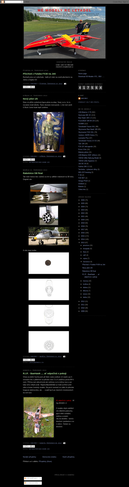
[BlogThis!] (26, 87)
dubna (85, 287)
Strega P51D (83, 181)
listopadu (86, 249)
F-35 (80, 175)
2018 (83, 226)
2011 (83, 305)
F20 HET (81, 178)
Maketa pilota (83, 152)
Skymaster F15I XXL (86, 132)
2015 (83, 236)
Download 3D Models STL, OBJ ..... (91, 76)
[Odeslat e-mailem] (24, 87)
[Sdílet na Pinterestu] (33, 87)
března (85, 291)
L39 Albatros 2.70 (36, 362)
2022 (83, 213)
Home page (82, 74)
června (85, 281)
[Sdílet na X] (29, 87)
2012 (83, 301)
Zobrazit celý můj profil (88, 102)
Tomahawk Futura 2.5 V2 (87, 141)
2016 (83, 233)
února (85, 294)
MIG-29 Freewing (84, 172)
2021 (83, 216)
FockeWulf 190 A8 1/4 (86, 121)
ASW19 (81, 184)
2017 (83, 229)
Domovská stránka (49, 457)
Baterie (81, 186)
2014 (83, 239)
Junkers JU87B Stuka (86, 135)
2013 (83, 242)
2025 (83, 203)
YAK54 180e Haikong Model (88, 158)
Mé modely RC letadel (65, 10)
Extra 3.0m (82, 149)
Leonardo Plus (83, 138)
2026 (83, 200)
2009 (83, 311)
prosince (86, 245)
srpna (85, 258)
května (85, 284)
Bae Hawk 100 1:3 (85, 118)
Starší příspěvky (68, 457)
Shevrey (84, 98)
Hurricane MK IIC (84, 115)
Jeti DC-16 (82, 164)
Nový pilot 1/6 (30, 99)
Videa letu (82, 189)
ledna (85, 297)
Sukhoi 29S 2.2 (84, 166)
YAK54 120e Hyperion (86, 161)
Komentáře (32, 483)
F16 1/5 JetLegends (85, 146)
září (84, 255)
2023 (83, 210)
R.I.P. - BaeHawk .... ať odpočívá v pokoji (44, 373)
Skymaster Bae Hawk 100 (39, 162)
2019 (83, 223)
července (86, 262)
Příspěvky (32, 478)
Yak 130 (81, 144)
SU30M (81, 124)
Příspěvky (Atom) (45, 461)
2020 (83, 220)
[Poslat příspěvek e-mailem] (65, 83)
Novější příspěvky (29, 457)
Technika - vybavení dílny (87, 169)
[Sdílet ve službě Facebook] (31, 87)
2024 (83, 207)
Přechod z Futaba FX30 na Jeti (39, 74)
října (85, 252)
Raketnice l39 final (33, 173)
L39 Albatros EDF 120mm (87, 155)
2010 (83, 308)
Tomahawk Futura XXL (86, 126)
